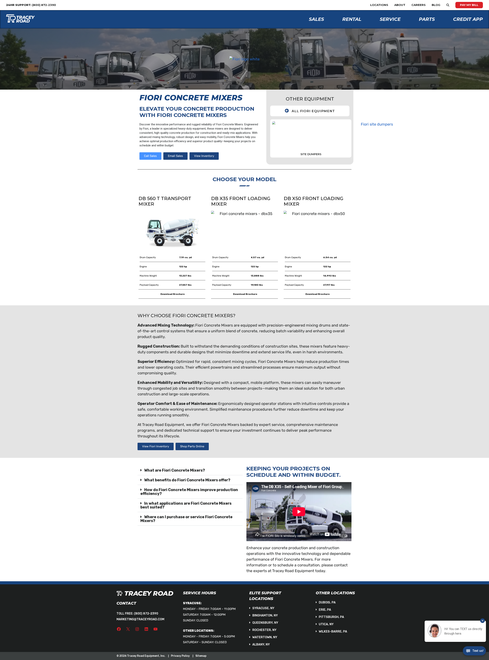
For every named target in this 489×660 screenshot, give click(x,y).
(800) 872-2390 (146, 613)
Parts (427, 19)
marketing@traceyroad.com (140, 619)
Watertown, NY (264, 637)
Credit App (468, 19)
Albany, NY (261, 644)
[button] (190, 470)
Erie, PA (325, 609)
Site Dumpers (310, 154)
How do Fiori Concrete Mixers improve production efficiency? (189, 491)
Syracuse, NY (263, 608)
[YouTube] (155, 629)
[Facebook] (119, 629)
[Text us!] (474, 652)
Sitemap (200, 656)
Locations (379, 5)
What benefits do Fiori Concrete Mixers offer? (187, 480)
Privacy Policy (180, 656)
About (399, 5)
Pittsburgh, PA (331, 617)
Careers (418, 5)
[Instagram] (137, 629)
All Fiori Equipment (313, 111)
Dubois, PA (327, 602)
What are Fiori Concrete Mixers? (174, 470)
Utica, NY (326, 624)
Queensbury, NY (265, 622)
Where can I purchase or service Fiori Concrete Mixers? (186, 519)
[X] (128, 629)
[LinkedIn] (146, 629)
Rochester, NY (264, 630)
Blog (436, 5)
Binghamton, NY (265, 615)
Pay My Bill (469, 5)
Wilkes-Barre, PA (333, 631)
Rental (351, 19)
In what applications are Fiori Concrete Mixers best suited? (186, 505)
